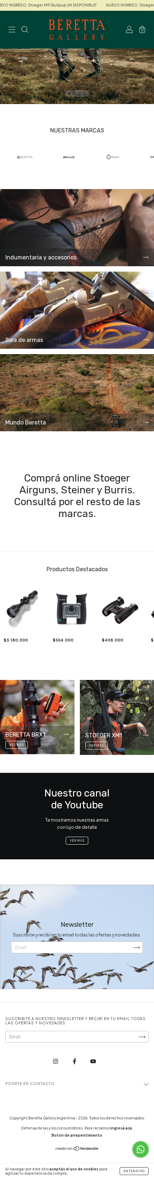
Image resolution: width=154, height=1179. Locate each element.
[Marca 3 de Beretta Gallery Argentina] (113, 157)
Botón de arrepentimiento (77, 1135)
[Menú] (11, 30)
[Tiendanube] (77, 1149)
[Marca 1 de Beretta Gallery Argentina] (25, 157)
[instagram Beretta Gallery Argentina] (56, 1061)
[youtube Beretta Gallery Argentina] (93, 1061)
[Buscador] (24, 30)
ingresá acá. (121, 1128)
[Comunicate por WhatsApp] (141, 1149)
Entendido (134, 1171)
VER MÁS (77, 840)
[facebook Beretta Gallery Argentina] (75, 1061)
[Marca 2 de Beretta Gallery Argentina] (69, 157)
